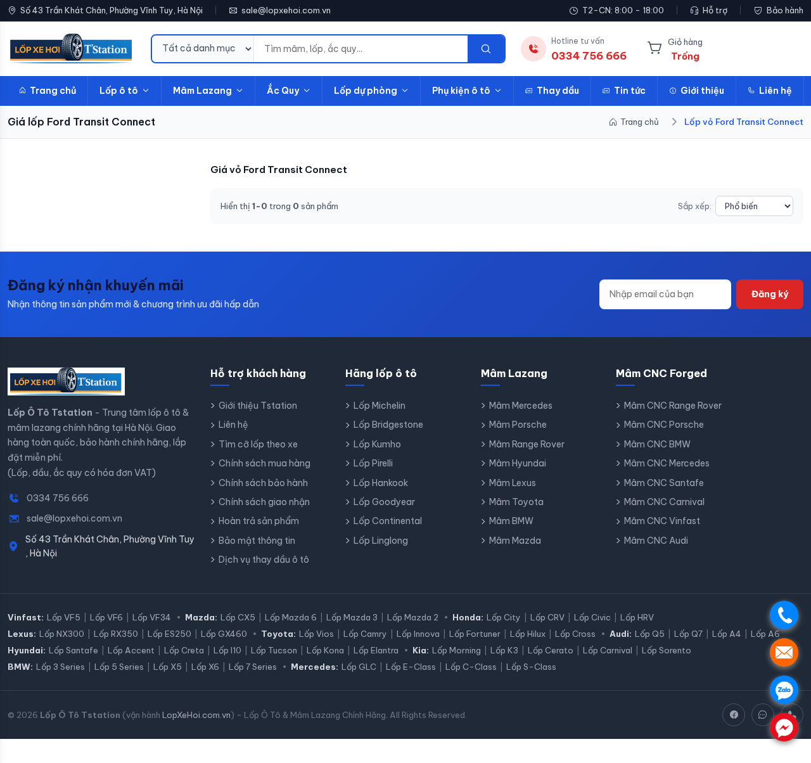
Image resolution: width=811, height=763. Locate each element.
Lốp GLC (359, 667)
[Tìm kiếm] (486, 48)
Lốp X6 (205, 667)
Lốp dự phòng (365, 90)
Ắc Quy (283, 90)
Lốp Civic (592, 617)
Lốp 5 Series (119, 667)
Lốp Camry (365, 634)
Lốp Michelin (380, 405)
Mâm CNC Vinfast (662, 521)
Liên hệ (775, 90)
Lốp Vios (316, 634)
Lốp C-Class (471, 667)
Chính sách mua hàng (264, 463)
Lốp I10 (227, 650)
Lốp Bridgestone (388, 424)
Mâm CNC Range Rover (673, 405)
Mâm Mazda (515, 540)
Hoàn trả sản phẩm (259, 521)
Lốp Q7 (688, 634)
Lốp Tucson (274, 650)
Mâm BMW (511, 521)
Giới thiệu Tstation (258, 405)
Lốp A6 (765, 634)
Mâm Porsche (518, 424)
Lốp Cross (575, 634)
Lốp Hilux (528, 634)
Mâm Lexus (512, 483)
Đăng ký (769, 294)
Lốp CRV (547, 617)
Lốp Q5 (650, 634)
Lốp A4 (726, 634)
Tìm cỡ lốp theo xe (258, 444)
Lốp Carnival (607, 650)
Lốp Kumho (377, 444)
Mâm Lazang (202, 90)
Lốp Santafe (73, 650)
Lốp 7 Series (253, 667)
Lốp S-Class (531, 667)
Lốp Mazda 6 (291, 617)
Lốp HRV (637, 617)
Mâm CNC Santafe (664, 483)
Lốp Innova (418, 634)
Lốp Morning (456, 650)
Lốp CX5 (237, 617)
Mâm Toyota (516, 502)
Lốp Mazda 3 (352, 617)
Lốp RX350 (116, 634)
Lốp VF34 (151, 617)
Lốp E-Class (411, 667)
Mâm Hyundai (517, 463)
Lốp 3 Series (60, 667)
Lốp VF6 (106, 617)
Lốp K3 (504, 650)
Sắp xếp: (695, 206)
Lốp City (504, 617)
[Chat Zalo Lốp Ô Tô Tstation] (762, 714)
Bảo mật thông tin (257, 540)
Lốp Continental (388, 521)
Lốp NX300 (61, 634)
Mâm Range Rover (527, 444)
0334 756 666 (58, 498)
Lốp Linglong (381, 540)
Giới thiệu (702, 90)
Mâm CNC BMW (657, 444)
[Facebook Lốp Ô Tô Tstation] (733, 714)
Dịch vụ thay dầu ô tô (264, 559)
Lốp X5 (167, 667)
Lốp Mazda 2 (412, 617)
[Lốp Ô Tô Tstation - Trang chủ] (72, 49)
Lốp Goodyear (384, 502)
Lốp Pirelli (373, 463)
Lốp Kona (325, 650)
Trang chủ (53, 90)
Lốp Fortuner (475, 634)
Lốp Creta (184, 650)
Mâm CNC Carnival (664, 502)
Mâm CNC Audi (656, 540)
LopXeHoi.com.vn (196, 715)
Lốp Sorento (666, 650)
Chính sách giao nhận (264, 502)
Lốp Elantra (376, 650)
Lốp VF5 (63, 617)
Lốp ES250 (169, 634)
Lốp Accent (131, 650)
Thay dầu (558, 90)
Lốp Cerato (550, 650)
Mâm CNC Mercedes (667, 463)
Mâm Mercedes (520, 405)
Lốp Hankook (381, 483)
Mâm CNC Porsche (664, 424)
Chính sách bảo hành (263, 483)
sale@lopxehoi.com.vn (286, 10)
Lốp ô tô (118, 90)
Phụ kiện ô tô (461, 90)
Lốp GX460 (224, 634)
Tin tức (630, 90)
